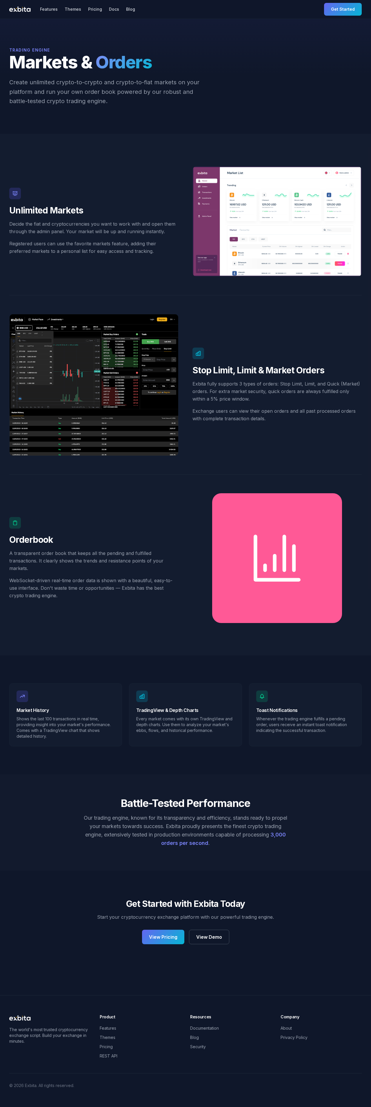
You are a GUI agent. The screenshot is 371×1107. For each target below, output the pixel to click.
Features (49, 9)
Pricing (95, 9)
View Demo (209, 937)
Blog (130, 9)
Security (198, 1046)
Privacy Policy (294, 1037)
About (286, 1028)
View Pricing (163, 937)
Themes (73, 9)
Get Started (343, 9)
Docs (114, 9)
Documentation (204, 1028)
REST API (108, 1055)
